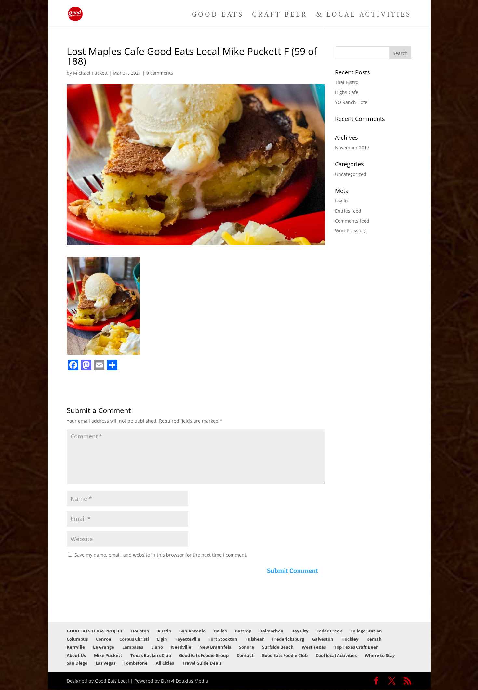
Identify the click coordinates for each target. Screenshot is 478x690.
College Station (366, 631)
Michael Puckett (90, 73)
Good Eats (218, 15)
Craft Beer (279, 15)
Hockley (349, 639)
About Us (76, 655)
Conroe (103, 639)
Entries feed (348, 211)
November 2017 (352, 147)
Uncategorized (350, 174)
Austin (164, 631)
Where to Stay (380, 655)
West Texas (314, 647)
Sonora (246, 647)
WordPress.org (351, 231)
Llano (157, 647)
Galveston (322, 639)
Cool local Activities (336, 655)
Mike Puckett (108, 655)
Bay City (299, 631)
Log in (341, 201)
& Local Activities (363, 15)
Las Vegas (105, 663)
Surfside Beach (278, 647)
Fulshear (255, 639)
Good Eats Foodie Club (285, 655)
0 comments (159, 73)
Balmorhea (271, 631)
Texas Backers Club (150, 655)
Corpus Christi (134, 639)
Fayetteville (187, 639)
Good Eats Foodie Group (204, 655)
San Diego (77, 663)
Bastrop (243, 631)
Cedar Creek (329, 631)
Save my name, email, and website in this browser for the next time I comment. (160, 555)
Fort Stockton (222, 639)
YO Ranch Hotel (352, 102)
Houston (140, 631)
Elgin (162, 639)
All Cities (165, 663)
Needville (181, 647)
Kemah (374, 639)
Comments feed (352, 221)
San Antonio (192, 631)
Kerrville (76, 647)
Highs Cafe (346, 92)
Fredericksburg (288, 639)
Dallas (220, 631)
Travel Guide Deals (201, 663)
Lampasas (132, 647)
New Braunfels (215, 647)
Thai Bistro (346, 82)
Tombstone (136, 663)
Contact (245, 655)
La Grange (103, 647)
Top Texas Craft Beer (356, 647)
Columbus (77, 639)
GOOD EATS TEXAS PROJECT (95, 631)
